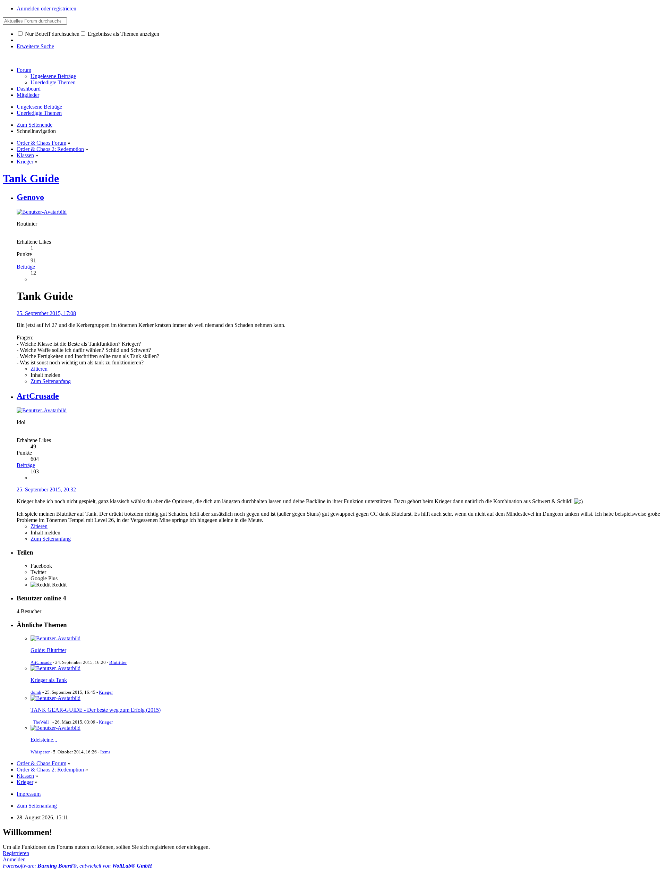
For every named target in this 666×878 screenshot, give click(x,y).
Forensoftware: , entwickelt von (77, 866)
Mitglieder (28, 95)
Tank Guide (31, 178)
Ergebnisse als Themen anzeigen (122, 34)
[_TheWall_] (55, 698)
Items (105, 751)
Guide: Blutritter (48, 650)
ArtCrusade (41, 662)
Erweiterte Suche (35, 46)
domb (36, 692)
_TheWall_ (41, 722)
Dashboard (29, 89)
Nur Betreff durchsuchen (51, 34)
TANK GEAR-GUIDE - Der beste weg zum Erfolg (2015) (96, 710)
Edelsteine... (44, 740)
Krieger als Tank (49, 680)
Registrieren (16, 853)
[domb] (55, 668)
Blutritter (118, 662)
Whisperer (40, 751)
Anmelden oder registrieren (46, 8)
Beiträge (26, 267)
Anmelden (14, 859)
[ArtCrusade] (55, 638)
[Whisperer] (55, 728)
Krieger (106, 692)
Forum (24, 70)
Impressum (29, 794)
